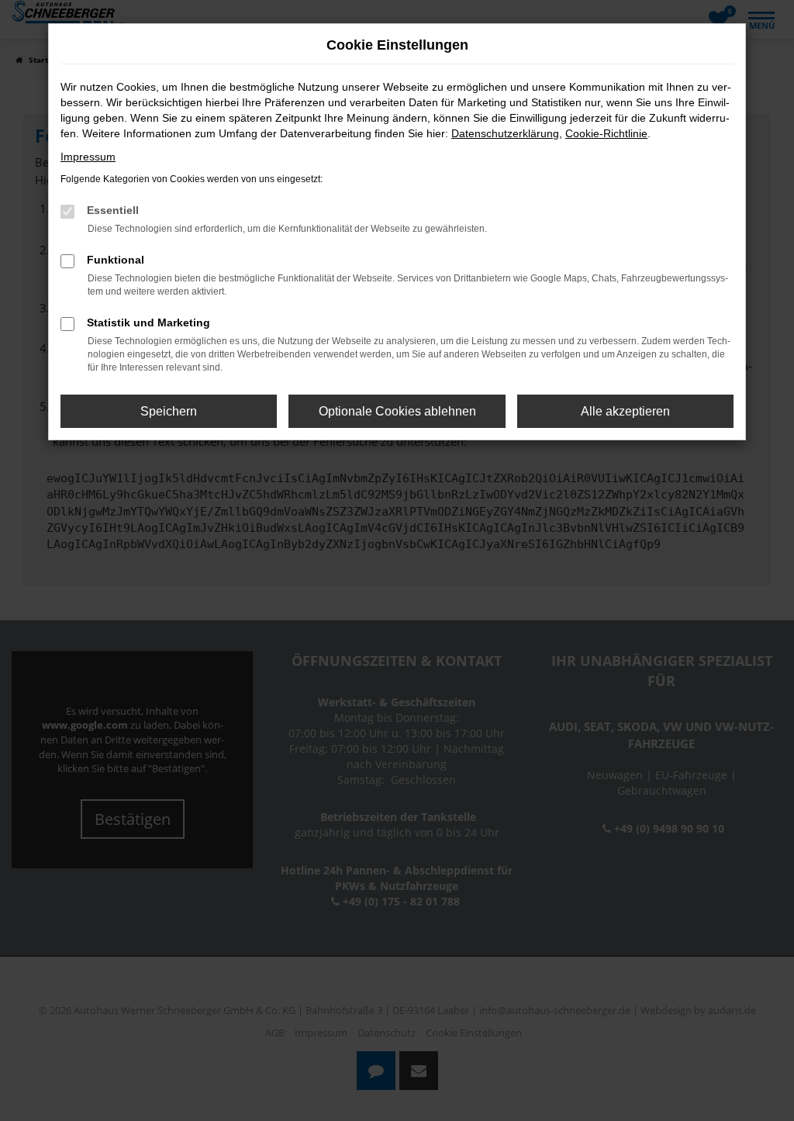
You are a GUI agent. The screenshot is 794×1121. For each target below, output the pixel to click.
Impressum (88, 156)
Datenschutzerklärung (505, 133)
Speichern (168, 411)
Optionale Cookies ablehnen (397, 411)
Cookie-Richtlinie (606, 133)
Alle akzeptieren (625, 411)
